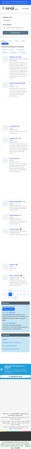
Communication (20, 49)
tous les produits (15, 424)
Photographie (13, 52)
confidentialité (20, 427)
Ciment (23, 423)
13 (27, 291)
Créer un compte (8, 309)
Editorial (4, 339)
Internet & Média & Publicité (12, 47)
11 (20, 291)
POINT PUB (13, 158)
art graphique (25, 59)
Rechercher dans (7, 17)
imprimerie (11, 277)
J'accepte (17, 448)
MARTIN (12, 265)
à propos (5, 427)
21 (27, 294)
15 (7, 294)
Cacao (12, 421)
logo (5, 58)
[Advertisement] (15, 110)
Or (15, 421)
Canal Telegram (18, 428)
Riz (16, 423)
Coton (23, 421)
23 (12, 298)
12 (24, 291)
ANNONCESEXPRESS (15, 83)
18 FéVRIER (13, 126)
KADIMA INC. (13, 138)
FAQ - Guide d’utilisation (9, 346)
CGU (26, 427)
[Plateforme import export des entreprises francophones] (9, 8)
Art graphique (23, 52)
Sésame (28, 421)
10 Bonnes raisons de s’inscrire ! (12, 342)
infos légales (12, 427)
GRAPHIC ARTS (14, 57)
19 (20, 294)
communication (17, 59)
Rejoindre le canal (16, 376)
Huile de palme (7, 423)
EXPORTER (12, 312)
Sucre (19, 423)
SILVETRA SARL (14, 229)
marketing (16, 231)
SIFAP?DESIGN (14, 215)
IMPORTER (12, 323)
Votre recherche (7, 24)
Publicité (4, 49)
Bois (27, 423)
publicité (11, 59)
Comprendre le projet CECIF (10, 349)
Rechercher (15, 33)
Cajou (8, 421)
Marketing (11, 49)
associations (18, 277)
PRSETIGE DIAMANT (15, 201)
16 (10, 294)
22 (8, 298)
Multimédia (5, 52)
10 (17, 291)
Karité (19, 421)
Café (13, 423)
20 (24, 294)
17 (13, 294)
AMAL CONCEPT (14, 275)
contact (11, 428)
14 (3, 294)
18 (17, 294)
